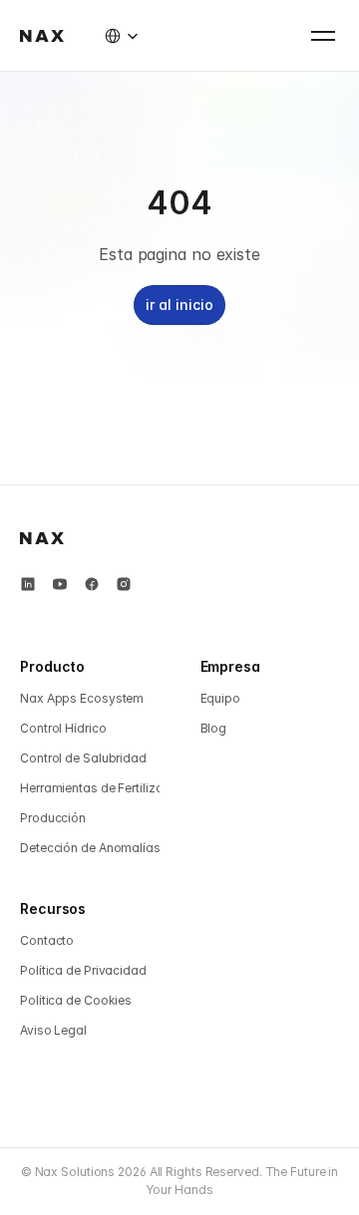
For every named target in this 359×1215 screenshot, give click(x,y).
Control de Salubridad (83, 758)
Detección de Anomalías (90, 847)
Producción (53, 817)
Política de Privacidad (83, 970)
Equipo (220, 698)
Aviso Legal (53, 1030)
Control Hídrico (63, 728)
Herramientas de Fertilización (103, 787)
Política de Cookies (76, 1000)
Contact (43, 940)
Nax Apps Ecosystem (82, 698)
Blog (213, 728)
